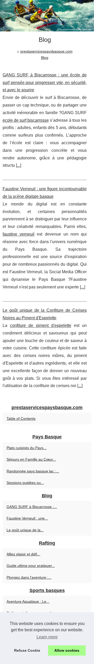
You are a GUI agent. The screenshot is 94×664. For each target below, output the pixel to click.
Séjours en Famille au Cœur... (31, 459)
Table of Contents (21, 418)
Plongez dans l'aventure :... (29, 577)
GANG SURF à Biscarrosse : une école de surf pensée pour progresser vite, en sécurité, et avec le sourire (45, 82)
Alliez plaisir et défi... (23, 554)
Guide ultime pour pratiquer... (31, 565)
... (18, 165)
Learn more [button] (47, 637)
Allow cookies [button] (66, 650)
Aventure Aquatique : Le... (28, 601)
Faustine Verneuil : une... (27, 518)
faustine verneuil (18, 234)
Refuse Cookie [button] (27, 650)
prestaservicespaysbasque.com (46, 51)
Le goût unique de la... (25, 530)
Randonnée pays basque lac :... (33, 471)
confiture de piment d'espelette (40, 325)
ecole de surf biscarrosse (26, 120)
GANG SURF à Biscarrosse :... (32, 507)
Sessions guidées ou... (25, 483)
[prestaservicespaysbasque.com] (47, 15)
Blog (44, 57)
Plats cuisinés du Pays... (26, 448)
